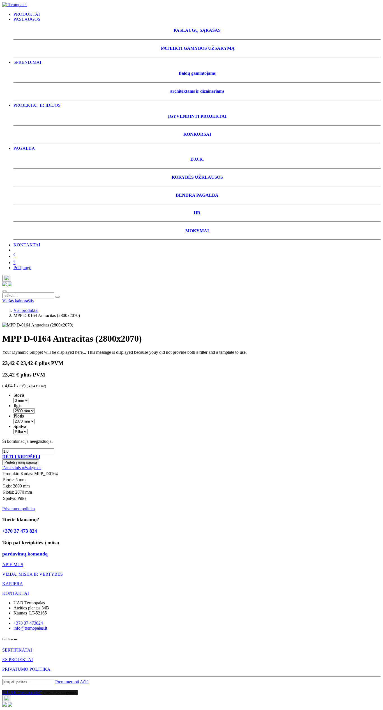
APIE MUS (12, 564)
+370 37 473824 (28, 623)
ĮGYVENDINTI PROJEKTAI (197, 116)
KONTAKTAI (15, 593)
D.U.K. (197, 159)
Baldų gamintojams (197, 73)
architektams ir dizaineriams (197, 91)
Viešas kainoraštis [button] (18, 300)
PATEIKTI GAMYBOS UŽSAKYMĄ (198, 48)
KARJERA (12, 583)
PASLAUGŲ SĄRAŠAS (197, 30)
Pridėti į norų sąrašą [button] (20, 462)
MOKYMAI (197, 230)
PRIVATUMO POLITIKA (26, 669)
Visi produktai (25, 310)
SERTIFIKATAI (17, 650)
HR (197, 212)
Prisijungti (22, 267)
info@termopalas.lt (30, 628)
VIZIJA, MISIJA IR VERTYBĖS (32, 574)
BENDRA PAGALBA (197, 195)
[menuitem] (26, 14)
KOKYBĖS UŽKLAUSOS (197, 177)
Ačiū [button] (84, 681)
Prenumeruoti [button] (67, 681)
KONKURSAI (197, 134)
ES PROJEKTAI (17, 659)
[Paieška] (57, 297)
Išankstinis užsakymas (21, 467)
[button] (21, 456)
